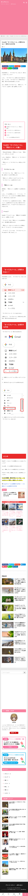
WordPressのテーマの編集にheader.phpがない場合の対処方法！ (20, 598)
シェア (8, 895)
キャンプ (7, 776)
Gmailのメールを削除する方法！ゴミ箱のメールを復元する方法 (10, 494)
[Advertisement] (14, 19)
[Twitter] (11, 66)
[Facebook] (5, 66)
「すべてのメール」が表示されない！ (13, 130)
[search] (24, 672)
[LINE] (10, 68)
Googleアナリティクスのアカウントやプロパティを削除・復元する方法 (20, 634)
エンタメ (7, 793)
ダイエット (8, 773)
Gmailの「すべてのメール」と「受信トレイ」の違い (13, 127)
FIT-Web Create (11, 889)
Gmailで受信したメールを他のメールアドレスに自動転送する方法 (5, 529)
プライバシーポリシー (5, 4)
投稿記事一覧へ (14, 732)
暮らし (7, 786)
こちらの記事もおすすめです (13, 137)
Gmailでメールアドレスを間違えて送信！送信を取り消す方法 (5, 513)
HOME (3, 36)
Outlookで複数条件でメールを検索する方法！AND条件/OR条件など (20, 625)
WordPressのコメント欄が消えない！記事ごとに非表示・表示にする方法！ (20, 590)
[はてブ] (23, 66)
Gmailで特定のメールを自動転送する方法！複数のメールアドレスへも (12, 514)
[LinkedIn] (15, 68)
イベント (7, 783)
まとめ (7, 135)
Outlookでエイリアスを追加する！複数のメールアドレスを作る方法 (20, 660)
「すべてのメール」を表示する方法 (12, 132)
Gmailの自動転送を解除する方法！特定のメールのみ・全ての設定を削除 (19, 514)
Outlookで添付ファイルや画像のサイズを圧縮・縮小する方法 (20, 616)
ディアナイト (5, 2)
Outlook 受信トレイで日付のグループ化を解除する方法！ (20, 650)
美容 (6, 780)
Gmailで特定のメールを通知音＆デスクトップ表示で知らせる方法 (12, 529)
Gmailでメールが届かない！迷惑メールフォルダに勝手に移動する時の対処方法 (20, 581)
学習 (7, 36)
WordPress (23, 889)
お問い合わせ (13, 4)
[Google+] (17, 66)
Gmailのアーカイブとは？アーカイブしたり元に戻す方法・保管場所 (20, 608)
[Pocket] (4, 68)
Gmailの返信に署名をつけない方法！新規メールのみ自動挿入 (19, 528)
